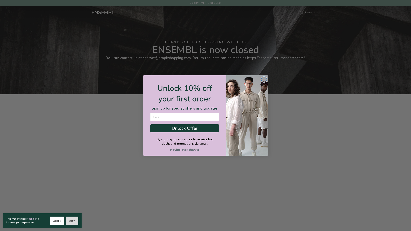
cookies (31, 219)
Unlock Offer (184, 128)
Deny (72, 221)
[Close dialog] (264, 79)
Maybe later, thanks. (184, 149)
